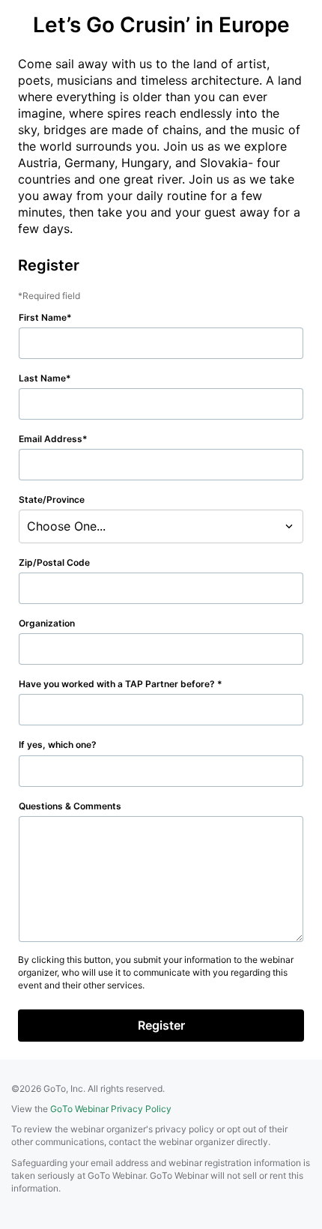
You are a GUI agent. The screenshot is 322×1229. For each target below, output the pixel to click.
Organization (47, 623)
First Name (43, 317)
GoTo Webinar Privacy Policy (110, 1108)
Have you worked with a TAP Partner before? (118, 683)
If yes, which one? (58, 744)
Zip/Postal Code (54, 562)
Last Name (42, 378)
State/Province (52, 499)
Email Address (50, 438)
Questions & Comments (70, 806)
